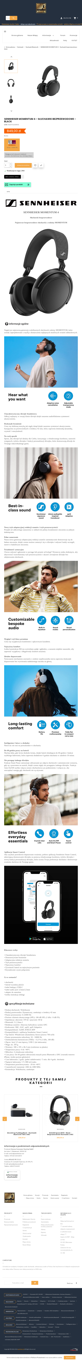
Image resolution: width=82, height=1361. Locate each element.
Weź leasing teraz (12, 176)
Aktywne (31, 1324)
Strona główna (27, 1195)
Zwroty (45, 1198)
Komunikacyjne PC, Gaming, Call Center (27, 1304)
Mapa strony (30, 1198)
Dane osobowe (46, 1219)
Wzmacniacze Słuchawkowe (29, 1331)
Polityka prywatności (29, 1222)
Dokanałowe (34, 1301)
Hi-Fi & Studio (51, 1301)
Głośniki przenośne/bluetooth (51, 1317)
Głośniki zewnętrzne (21, 1320)
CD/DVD (25, 1294)
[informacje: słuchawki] (12, 1171)
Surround (50, 1327)
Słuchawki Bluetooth (52, 1304)
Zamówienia (55, 1195)
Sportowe (72, 1301)
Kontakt (74, 1198)
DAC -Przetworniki (56, 1336)
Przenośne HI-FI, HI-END (36, 1294)
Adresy (43, 1229)
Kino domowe (60, 1324)
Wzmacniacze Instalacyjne (31, 1336)
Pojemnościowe (21, 1310)
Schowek (44, 1235)
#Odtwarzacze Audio (12, 1295)
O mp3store (65, 1198)
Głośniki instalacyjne (21, 1317)
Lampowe (39, 1310)
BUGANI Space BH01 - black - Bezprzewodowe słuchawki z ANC (60, 1134)
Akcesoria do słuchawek (11, 1307)
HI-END (42, 1304)
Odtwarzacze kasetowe (70, 1297)
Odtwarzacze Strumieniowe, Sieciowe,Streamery (58, 1294)
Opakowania (27, 1236)
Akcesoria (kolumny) (21, 1324)
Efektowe (51, 1324)
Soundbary (34, 1327)
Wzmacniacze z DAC (63, 1334)
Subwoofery (42, 1327)
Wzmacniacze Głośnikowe (46, 1331)
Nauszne (19, 1301)
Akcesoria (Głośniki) (34, 1320)
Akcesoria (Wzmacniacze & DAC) (13, 1336)
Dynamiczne (31, 1310)
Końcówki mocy (44, 1336)
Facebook (76, 1283)
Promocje (45, 1195)
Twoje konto (46, 1213)
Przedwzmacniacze (51, 1334)
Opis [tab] (8, 191)
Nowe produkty (9, 1222)
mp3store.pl (21, 1349)
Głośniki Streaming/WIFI (67, 1317)
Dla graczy (43, 1301)
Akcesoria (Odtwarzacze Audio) (31, 1297)
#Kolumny (9, 1325)
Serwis (25, 1230)
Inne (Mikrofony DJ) (22, 1313)
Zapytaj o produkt (16, 184)
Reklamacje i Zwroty (29, 1219)
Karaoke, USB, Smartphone (52, 1310)
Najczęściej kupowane (11, 1225)
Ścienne (57, 1327)
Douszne (26, 1301)
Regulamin (64, 1195)
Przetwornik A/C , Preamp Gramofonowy (32, 1334)
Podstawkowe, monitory (22, 1327)
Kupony (43, 1232)
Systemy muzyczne (57, 1297)
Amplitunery (66, 1336)
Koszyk (37, 1195)
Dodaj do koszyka (23, 165)
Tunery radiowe (46, 1297)
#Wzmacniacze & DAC (12, 1331)
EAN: (6, 125)
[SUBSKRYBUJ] (34, 1283)
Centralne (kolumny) (41, 1324)
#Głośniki (9, 1318)
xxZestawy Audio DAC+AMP (12, 1339)
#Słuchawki (9, 1302)
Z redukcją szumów (63, 1301)
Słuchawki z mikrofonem (66, 1304)
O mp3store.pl (27, 1228)
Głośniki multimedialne (35, 1317)
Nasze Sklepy (27, 1245)
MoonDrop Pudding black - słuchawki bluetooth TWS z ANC (21, 1134)
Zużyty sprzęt (55, 1198)
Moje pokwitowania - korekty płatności (47, 1225)
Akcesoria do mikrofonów (67, 1310)
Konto (39, 1198)
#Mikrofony (10, 1311)
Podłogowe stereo (71, 1324)
